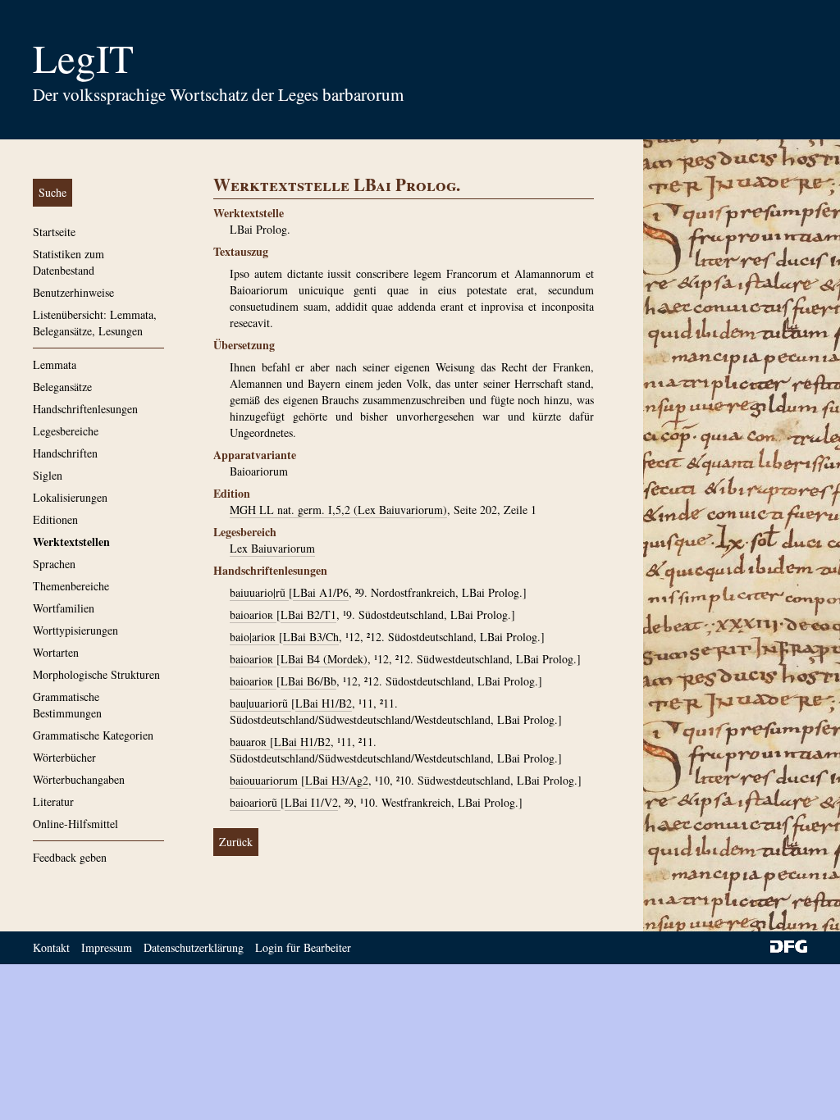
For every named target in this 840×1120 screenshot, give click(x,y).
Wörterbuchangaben (79, 779)
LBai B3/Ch (311, 636)
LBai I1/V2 (311, 802)
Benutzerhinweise (73, 292)
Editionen (55, 519)
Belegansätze (62, 386)
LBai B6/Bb (308, 681)
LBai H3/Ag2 (336, 780)
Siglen (47, 475)
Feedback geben (70, 857)
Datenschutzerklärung (194, 947)
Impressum (106, 947)
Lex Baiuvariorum (272, 548)
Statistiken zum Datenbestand (68, 262)
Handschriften (65, 453)
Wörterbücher (64, 757)
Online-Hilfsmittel (75, 823)
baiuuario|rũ (259, 592)
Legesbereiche (65, 431)
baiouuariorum (265, 780)
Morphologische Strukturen (96, 674)
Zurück (236, 841)
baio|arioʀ (254, 636)
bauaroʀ (250, 741)
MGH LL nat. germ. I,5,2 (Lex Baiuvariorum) (338, 509)
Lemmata (54, 364)
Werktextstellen (71, 541)
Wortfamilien (63, 608)
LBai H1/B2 (323, 703)
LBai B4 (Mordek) (324, 659)
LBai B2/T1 (308, 614)
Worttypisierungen (75, 630)
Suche (52, 192)
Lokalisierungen (70, 497)
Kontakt (51, 947)
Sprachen (54, 563)
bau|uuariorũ (260, 703)
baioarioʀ (253, 614)
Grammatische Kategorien (93, 735)
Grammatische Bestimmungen (67, 705)
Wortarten (56, 652)
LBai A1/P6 (321, 592)
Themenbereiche (71, 586)
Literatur (53, 801)
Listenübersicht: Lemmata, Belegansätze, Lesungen (95, 323)
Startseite (54, 231)
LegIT (83, 57)
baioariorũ (255, 802)
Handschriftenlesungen (85, 409)
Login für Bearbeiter (303, 947)
